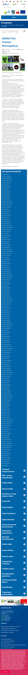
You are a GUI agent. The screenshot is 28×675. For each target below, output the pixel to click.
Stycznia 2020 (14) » (6, 342)
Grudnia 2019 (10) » (6, 344)
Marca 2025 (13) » (6, 217)
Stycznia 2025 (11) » (6, 221)
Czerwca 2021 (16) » (6, 308)
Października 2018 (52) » (7, 372)
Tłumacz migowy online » (7, 649)
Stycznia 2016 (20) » (6, 439)
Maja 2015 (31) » (5, 455)
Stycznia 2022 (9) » (6, 294)
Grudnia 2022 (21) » (6, 271)
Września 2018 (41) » (6, 374)
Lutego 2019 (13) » (6, 364)
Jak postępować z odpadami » (7, 632)
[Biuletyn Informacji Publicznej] (17, 12)
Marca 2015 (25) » (6, 459)
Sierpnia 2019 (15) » (6, 352)
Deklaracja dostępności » (6, 639)
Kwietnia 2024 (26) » (6, 239)
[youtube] (6, 4)
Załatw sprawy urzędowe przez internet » (10, 626)
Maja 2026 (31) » (5, 188)
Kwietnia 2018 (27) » (6, 384)
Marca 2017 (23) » (6, 411)
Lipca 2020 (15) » (6, 330)
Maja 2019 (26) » (5, 358)
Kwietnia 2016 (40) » (6, 433)
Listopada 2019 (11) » (7, 346)
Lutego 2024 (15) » (6, 243)
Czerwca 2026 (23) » (6, 187)
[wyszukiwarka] (24, 7)
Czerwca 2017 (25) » (6, 405)
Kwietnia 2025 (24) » (6, 215)
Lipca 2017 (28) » (6, 403)
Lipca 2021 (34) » (6, 306)
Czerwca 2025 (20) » (6, 211)
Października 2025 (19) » (7, 203)
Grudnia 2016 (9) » (6, 417)
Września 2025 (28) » (6, 205)
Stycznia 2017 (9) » (6, 415)
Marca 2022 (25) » (6, 290)
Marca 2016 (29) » (6, 435)
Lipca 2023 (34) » (6, 257)
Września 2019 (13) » (6, 350)
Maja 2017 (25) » (5, 407)
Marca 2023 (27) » (6, 265)
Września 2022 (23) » (6, 277)
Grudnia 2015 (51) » (6, 441)
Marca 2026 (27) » (6, 193)
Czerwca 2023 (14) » (6, 259)
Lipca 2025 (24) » (6, 209)
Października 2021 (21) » (7, 300)
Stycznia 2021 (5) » (6, 318)
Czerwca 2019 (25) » (6, 356)
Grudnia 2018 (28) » (6, 368)
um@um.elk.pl (7, 617)
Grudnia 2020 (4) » (6, 320)
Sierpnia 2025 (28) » (6, 207)
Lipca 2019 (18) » (6, 354)
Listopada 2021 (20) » (7, 298)
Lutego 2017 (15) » (6, 413)
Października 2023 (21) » (7, 251)
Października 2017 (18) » (7, 397)
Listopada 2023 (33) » (7, 249)
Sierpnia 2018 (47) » (6, 376)
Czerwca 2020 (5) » (6, 332)
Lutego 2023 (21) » (6, 267)
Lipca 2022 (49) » (6, 281)
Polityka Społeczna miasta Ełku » (8, 628)
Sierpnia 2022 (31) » (6, 279)
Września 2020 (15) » (6, 326)
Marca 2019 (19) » (6, 362)
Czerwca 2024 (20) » (6, 235)
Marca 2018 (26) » (6, 386)
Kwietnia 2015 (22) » (6, 457)
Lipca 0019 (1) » (5, 465)
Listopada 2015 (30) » (7, 443)
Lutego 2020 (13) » (6, 340)
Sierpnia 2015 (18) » (6, 449)
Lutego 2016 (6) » (6, 437)
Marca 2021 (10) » (6, 314)
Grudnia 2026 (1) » (6, 174)
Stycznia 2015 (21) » (6, 463)
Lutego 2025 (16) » (6, 219)
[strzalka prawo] (23, 598)
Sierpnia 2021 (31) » (6, 304)
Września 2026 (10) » (6, 180)
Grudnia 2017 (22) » (6, 393)
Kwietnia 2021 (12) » (6, 312)
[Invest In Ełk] (14, 4)
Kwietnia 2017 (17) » (6, 409)
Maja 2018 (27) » (5, 382)
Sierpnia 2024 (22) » (6, 231)
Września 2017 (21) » (6, 399)
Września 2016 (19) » (6, 423)
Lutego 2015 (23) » (6, 461)
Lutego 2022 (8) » (6, 292)
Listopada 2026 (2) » (6, 176)
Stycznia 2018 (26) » (6, 391)
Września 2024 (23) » (6, 229)
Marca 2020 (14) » (6, 338)
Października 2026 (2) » (7, 178)
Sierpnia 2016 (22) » (6, 425)
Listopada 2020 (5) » (6, 322)
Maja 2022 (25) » (5, 285)
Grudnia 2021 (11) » (6, 296)
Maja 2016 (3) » (5, 431)
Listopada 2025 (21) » (7, 201)
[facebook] (4, 4)
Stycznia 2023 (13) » (6, 269)
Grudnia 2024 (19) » (6, 223)
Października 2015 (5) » (7, 445)
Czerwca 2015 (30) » (6, 453)
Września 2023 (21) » (6, 253)
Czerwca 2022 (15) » (6, 283)
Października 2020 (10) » (7, 324)
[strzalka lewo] (26, 598)
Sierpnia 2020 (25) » (6, 328)
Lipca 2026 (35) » (6, 184)
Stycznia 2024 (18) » (6, 245)
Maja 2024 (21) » (5, 237)
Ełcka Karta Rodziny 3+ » (6, 643)
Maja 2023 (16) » (5, 261)
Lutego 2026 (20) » (6, 195)
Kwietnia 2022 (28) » (6, 287)
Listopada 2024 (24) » (7, 225)
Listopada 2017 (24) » (7, 395)
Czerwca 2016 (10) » (6, 429)
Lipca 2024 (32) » (6, 233)
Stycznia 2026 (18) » (6, 197)
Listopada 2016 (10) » (7, 419)
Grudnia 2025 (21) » (6, 199)
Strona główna (4, 25)
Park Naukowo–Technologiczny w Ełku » (10, 630)
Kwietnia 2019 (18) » (6, 360)
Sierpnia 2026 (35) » (6, 182)
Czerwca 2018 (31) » (6, 380)
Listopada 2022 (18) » (7, 273)
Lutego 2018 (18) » (6, 388)
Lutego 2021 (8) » (6, 316)
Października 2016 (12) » (7, 421)
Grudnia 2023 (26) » (6, 247)
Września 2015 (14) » (6, 447)
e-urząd (23, 4)
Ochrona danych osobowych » (8, 641)
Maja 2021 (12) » (5, 310)
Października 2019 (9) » (7, 348)
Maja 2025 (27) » (5, 213)
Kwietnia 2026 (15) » (6, 191)
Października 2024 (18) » (7, 227)
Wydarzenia (11, 25)
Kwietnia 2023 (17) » (6, 263)
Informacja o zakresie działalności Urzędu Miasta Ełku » (13, 645)
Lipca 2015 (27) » (6, 451)
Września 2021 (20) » (6, 302)
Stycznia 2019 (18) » (6, 366)
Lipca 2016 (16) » (6, 427)
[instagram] (8, 4)
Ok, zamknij (5, 671)
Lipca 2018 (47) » (6, 378)
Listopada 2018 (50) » (7, 370)
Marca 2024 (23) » (6, 241)
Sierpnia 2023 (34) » (6, 255)
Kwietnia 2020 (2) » (6, 336)
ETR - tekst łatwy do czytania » (8, 647)
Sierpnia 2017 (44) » (6, 401)
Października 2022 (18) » (7, 275)
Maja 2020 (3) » (5, 334)
